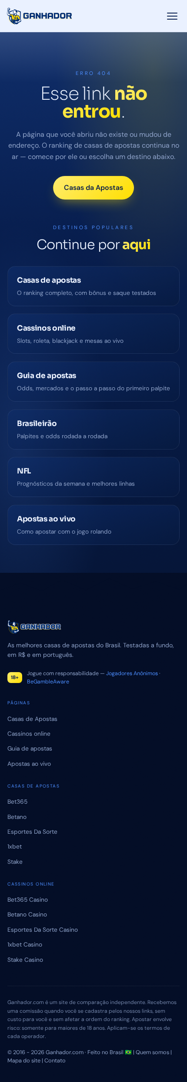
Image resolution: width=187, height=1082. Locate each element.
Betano (17, 817)
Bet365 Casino (27, 899)
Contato (55, 1060)
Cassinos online (28, 733)
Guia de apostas (29, 748)
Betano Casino (27, 914)
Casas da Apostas (93, 187)
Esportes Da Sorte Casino (42, 929)
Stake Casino (25, 960)
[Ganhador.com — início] (40, 16)
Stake (15, 862)
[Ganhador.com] (93, 627)
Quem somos (152, 1052)
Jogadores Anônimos (132, 673)
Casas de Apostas (32, 719)
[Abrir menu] (172, 16)
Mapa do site (23, 1060)
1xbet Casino (24, 944)
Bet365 (17, 801)
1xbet (14, 846)
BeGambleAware (48, 681)
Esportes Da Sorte (32, 831)
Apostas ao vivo (29, 764)
